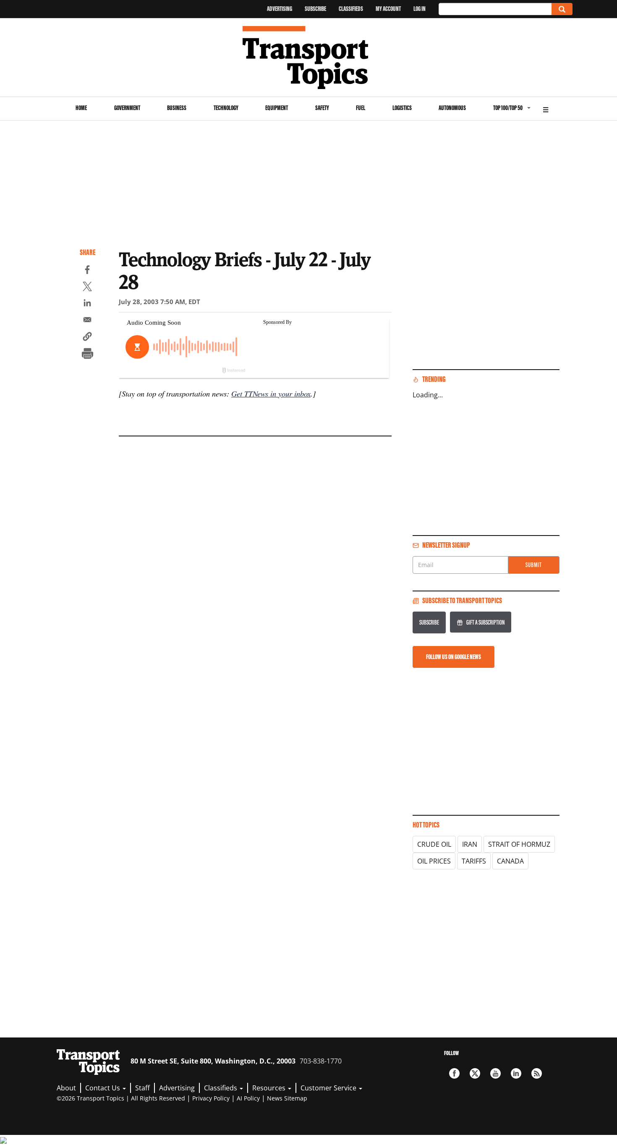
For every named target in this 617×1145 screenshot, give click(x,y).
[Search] (562, 9)
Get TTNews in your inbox (271, 393)
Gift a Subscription (485, 622)
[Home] (309, 57)
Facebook (454, 1073)
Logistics (402, 108)
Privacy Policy (211, 1098)
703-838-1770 (321, 1061)
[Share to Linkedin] (87, 304)
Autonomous (452, 108)
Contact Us (103, 1087)
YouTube (495, 1073)
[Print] (87, 354)
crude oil (434, 844)
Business (176, 108)
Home (81, 108)
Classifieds (351, 9)
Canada (510, 861)
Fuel (360, 108)
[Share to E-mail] (87, 320)
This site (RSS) (536, 1073)
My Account (388, 9)
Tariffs (474, 861)
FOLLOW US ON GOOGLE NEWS (453, 657)
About (66, 1087)
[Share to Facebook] (87, 270)
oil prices (434, 861)
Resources (269, 1087)
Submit (533, 565)
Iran (469, 844)
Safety (322, 108)
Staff (142, 1087)
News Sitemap (287, 1098)
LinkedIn (516, 1073)
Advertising (279, 9)
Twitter (475, 1073)
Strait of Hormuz (519, 844)
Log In (419, 9)
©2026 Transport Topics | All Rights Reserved (121, 1098)
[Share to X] (87, 287)
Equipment (276, 108)
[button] (87, 337)
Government (127, 108)
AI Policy (248, 1098)
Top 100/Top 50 (508, 108)
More (545, 108)
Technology (226, 108)
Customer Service (329, 1087)
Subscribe (315, 9)
